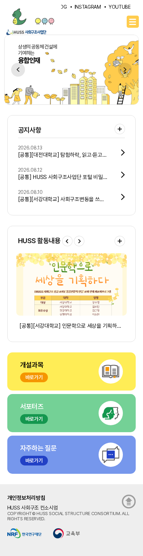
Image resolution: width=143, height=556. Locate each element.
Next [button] (125, 70)
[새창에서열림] (24, 533)
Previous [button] (18, 70)
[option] (71, 69)
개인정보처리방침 (26, 498)
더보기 (120, 129)
